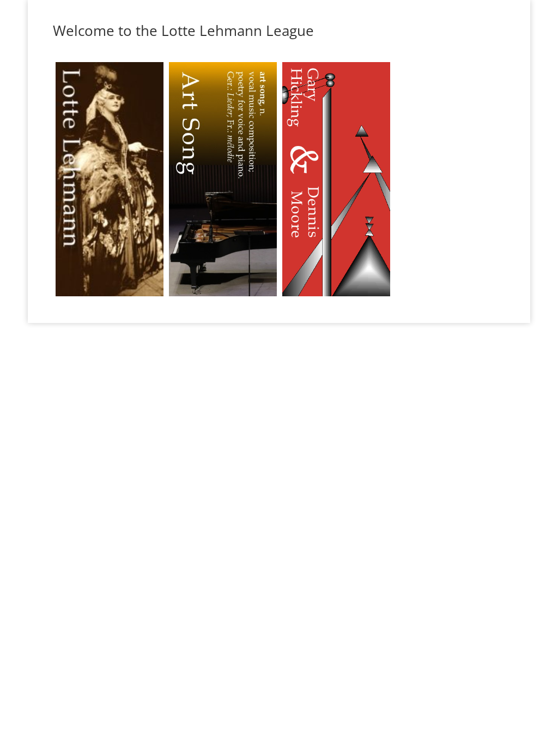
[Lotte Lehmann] (109, 296)
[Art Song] (223, 296)
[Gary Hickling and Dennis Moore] (336, 296)
